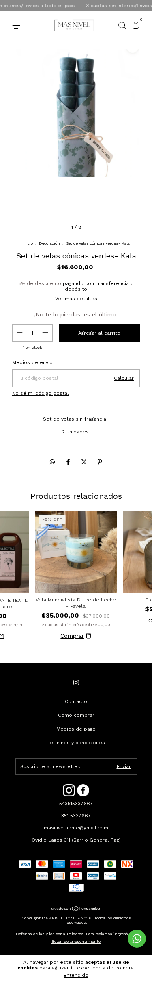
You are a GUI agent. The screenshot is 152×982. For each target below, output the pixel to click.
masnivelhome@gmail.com (76, 828)
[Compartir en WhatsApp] (52, 462)
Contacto (76, 701)
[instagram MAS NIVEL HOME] (76, 682)
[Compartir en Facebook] (69, 462)
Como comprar (76, 715)
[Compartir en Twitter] (85, 462)
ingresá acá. (125, 934)
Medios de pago (76, 729)
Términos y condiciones (76, 742)
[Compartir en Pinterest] (100, 462)
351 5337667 (76, 816)
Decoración (49, 243)
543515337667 (76, 803)
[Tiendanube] (76, 909)
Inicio (27, 243)
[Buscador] (122, 26)
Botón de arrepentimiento (76, 941)
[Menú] (17, 26)
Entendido (76, 975)
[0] (134, 26)
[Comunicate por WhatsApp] (137, 939)
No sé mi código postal (40, 393)
